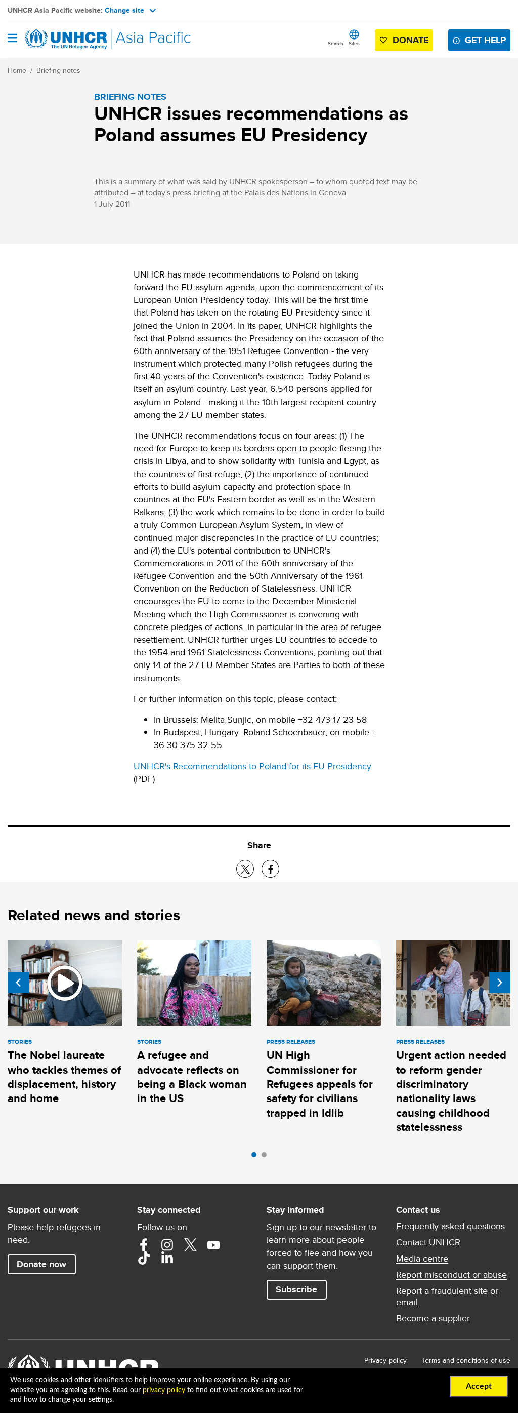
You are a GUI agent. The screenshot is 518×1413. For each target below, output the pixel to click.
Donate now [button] (41, 1264)
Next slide (499, 982)
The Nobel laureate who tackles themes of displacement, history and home (64, 1077)
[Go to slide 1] (256, 1157)
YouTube (213, 1244)
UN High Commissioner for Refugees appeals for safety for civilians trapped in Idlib (320, 1084)
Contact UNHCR (428, 1242)
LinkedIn (167, 1258)
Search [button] (335, 43)
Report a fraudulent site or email (447, 1296)
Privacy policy (385, 1360)
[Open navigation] (12, 39)
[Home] (59, 39)
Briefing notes (58, 70)
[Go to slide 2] (267, 1157)
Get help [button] (485, 40)
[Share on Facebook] (270, 869)
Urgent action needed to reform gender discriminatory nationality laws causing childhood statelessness (451, 1091)
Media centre (422, 1258)
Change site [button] (124, 10)
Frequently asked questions (450, 1226)
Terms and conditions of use (466, 1360)
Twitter (190, 1244)
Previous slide (18, 982)
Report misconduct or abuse (451, 1274)
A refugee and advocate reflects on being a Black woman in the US (192, 1077)
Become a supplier (433, 1318)
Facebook (143, 1244)
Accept (479, 1386)
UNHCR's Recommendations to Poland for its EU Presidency (252, 766)
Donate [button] (410, 40)
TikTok (143, 1258)
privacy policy (164, 1390)
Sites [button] (354, 43)
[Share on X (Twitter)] (245, 869)
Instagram (167, 1244)
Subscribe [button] (296, 1289)
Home (17, 70)
